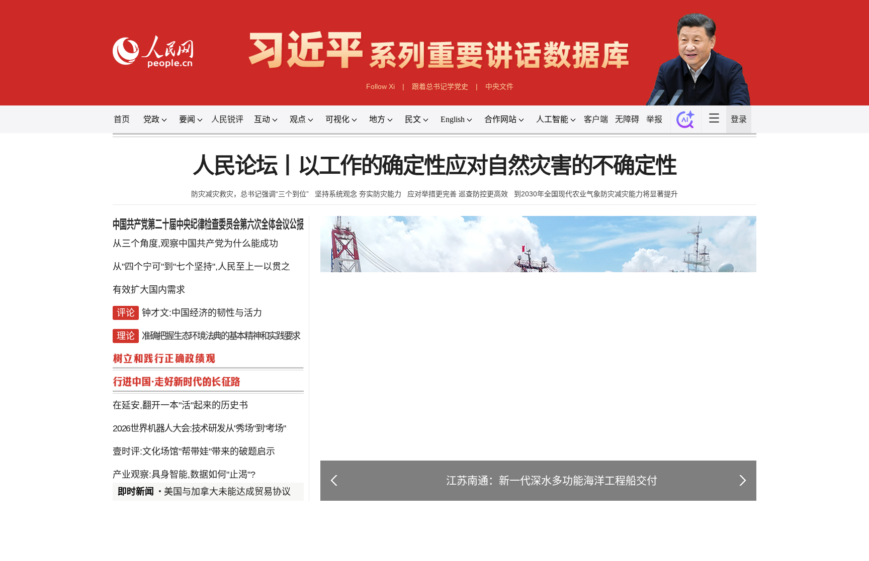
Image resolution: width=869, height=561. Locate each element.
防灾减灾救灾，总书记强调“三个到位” (250, 194)
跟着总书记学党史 (440, 86)
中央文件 (499, 86)
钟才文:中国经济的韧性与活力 (202, 313)
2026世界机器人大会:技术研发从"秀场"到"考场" (199, 428)
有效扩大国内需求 (149, 290)
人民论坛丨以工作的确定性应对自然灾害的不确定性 (434, 166)
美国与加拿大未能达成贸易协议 (227, 492)
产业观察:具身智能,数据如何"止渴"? (184, 475)
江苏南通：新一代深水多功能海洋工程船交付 (551, 480)
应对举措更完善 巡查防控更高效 (457, 194)
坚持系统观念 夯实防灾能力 (358, 194)
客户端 (596, 119)
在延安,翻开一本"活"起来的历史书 (180, 405)
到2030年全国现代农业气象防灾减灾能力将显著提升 (596, 194)
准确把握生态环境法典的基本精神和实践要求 (221, 336)
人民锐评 (227, 119)
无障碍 (627, 119)
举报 (654, 119)
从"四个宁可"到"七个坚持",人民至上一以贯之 (201, 267)
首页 (122, 119)
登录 (739, 119)
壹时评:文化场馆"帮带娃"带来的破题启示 (194, 451)
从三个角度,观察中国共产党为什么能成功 (195, 244)
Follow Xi (380, 86)
